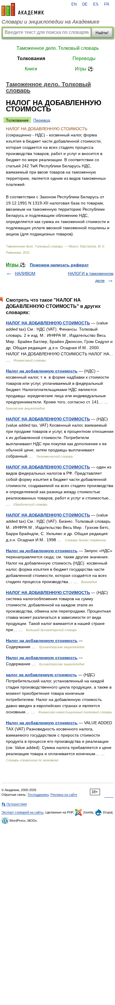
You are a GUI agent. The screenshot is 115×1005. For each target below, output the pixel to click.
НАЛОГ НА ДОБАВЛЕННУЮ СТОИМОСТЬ (48, 323)
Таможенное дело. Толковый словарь (58, 48)
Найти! (102, 32)
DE (85, 4)
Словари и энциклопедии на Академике (50, 22)
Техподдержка (38, 794)
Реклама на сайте (63, 794)
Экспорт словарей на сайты (22, 812)
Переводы (84, 58)
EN (74, 4)
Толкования (31, 58)
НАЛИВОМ (25, 273)
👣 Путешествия (14, 804)
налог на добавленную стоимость (41, 674)
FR (106, 4)
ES (95, 4)
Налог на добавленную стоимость (42, 371)
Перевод (41, 120)
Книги (31, 68)
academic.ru (22, 9)
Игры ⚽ (84, 68)
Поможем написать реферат (59, 265)
